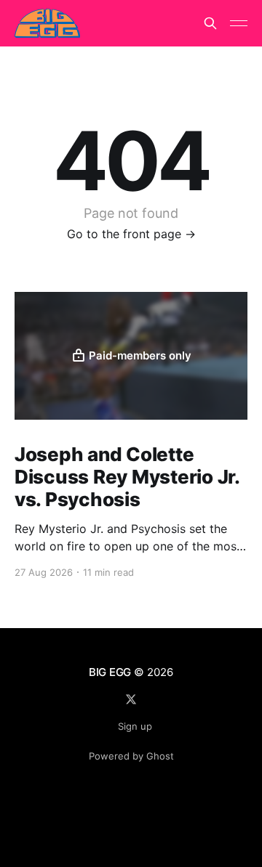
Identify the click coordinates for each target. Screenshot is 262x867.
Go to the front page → (131, 234)
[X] (131, 699)
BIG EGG (110, 672)
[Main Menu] (239, 23)
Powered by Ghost (131, 756)
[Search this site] (210, 23)
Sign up (135, 726)
